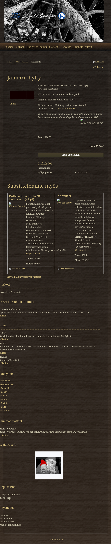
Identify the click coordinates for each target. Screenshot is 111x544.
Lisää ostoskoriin (18, 269)
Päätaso (10, 62)
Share (13, 103)
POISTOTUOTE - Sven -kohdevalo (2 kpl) (25, 197)
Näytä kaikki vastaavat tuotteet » (25, 277)
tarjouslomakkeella (67, 108)
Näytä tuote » (33, 253)
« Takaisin (98, 67)
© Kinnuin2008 (55, 540)
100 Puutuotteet (22, 62)
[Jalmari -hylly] (22, 85)
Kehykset (64, 196)
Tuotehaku (99, 62)
